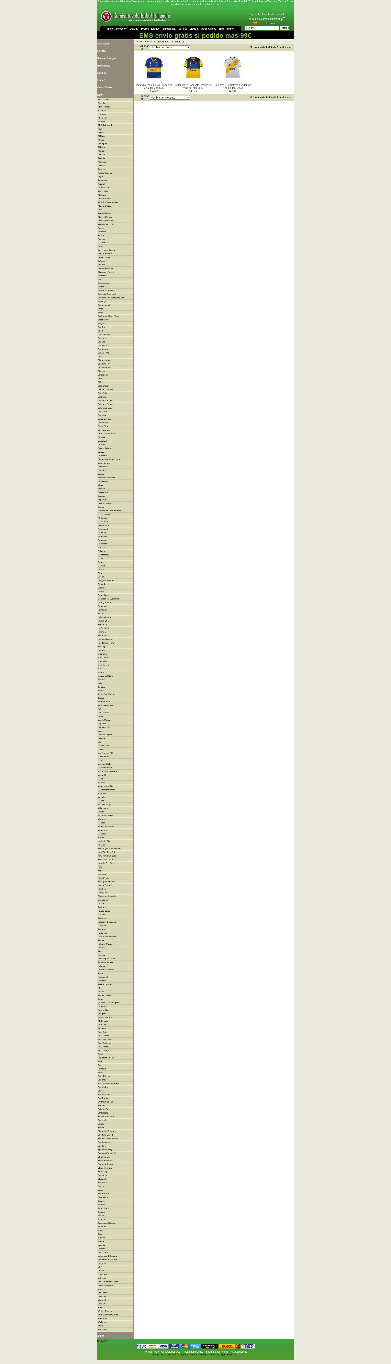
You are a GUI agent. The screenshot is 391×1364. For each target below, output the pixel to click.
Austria (101, 235)
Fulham (101, 551)
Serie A (182, 28)
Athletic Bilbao (104, 198)
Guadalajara (103, 595)
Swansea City (104, 1197)
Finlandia (102, 533)
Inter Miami (103, 657)
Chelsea (101, 371)
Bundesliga (169, 28)
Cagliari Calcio (104, 334)
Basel (100, 246)
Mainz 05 (102, 775)
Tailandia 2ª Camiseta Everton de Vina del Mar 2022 (193, 86)
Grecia (101, 588)
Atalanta (102, 195)
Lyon (100, 760)
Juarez (101, 698)
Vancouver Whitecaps (108, 1282)
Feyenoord (103, 529)
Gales (100, 558)
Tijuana (101, 1212)
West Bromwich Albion (108, 1315)
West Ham (102, 1318)
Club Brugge (104, 386)
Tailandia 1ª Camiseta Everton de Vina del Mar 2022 (154, 86)
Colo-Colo (102, 393)
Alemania (102, 162)
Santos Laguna (105, 1094)
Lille (99, 742)
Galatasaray (103, 555)
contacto (280, 14)
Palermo (101, 914)
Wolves (101, 1326)
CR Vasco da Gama (107, 433)
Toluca (101, 1215)
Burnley (101, 327)
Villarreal (102, 1300)
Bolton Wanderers (106, 290)
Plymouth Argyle (105, 962)
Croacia (101, 437)
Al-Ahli (101, 140)
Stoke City (102, 1171)
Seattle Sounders (106, 1116)
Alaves (101, 151)
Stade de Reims (105, 1164)
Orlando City (103, 900)
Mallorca (101, 782)
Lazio (100, 716)
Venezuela (103, 1293)
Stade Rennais (105, 1168)
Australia (102, 231)
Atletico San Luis (106, 224)
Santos (101, 1091)
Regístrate (254, 14)
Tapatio (101, 1201)
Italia (100, 683)
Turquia (101, 1238)
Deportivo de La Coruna (109, 459)
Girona (101, 577)
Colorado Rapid (105, 400)
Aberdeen (102, 118)
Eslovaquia (103, 492)
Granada (102, 584)
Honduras (102, 635)
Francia (101, 547)
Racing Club (103, 1010)
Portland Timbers (106, 969)
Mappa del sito (239, 1351)
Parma (101, 940)
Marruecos (103, 793)
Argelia (101, 176)
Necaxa (101, 845)
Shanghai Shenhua (107, 1131)
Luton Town (103, 757)
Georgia (101, 566)
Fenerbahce (103, 525)
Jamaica (101, 687)
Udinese (101, 1249)
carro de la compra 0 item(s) (264, 19)
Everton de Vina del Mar (109, 511)
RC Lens (102, 1025)
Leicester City (104, 727)
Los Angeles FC (105, 753)
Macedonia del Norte (107, 771)
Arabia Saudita (105, 173)
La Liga (134, 28)
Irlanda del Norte (105, 676)
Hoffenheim (103, 628)
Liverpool (102, 114)
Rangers (102, 1014)
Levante (101, 738)
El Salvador (103, 481)
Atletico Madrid (105, 107)
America (101, 169)
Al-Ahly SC (103, 143)
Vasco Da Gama (105, 1285)
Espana (101, 496)
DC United (102, 455)
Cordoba (102, 415)
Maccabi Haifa (104, 764)
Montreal (102, 834)
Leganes (102, 723)
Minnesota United (106, 815)
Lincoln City (103, 746)
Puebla (101, 992)
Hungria (101, 650)
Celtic (100, 356)
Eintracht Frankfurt (106, 477)
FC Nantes (103, 522)
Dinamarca (103, 466)
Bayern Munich (105, 254)
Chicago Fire (104, 375)
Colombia (102, 397)
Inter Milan (103, 661)
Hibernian (102, 624)
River (100, 1061)
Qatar (100, 999)
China (100, 382)
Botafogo (102, 301)
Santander (103, 1087)
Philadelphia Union (106, 958)
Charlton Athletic (105, 367)
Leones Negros (105, 735)
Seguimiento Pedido (217, 1351)
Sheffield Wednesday (108, 1138)
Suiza (100, 1190)
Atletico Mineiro (105, 217)
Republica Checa (106, 1058)
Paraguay (102, 933)
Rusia (100, 1072)
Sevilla (101, 1127)
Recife (101, 1054)
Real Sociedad (105, 1043)
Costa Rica (103, 426)
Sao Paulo (103, 1098)
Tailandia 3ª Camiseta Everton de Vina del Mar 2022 (232, 86)
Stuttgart (102, 1179)
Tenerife (101, 1204)
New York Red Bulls (107, 856)
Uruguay (102, 1263)
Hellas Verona (104, 617)
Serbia (101, 1124)
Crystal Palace (104, 448)
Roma (100, 1065)
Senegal (102, 1120)
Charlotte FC (104, 364)
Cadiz (100, 331)
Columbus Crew (105, 408)
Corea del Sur (104, 419)
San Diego (103, 1080)
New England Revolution (109, 848)
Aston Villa (103, 191)
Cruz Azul (102, 441)
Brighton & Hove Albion (109, 316)
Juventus (102, 110)
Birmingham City (105, 268)
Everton (101, 507)
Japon (101, 690)
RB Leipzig (103, 1021)
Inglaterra (102, 654)
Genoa (101, 562)
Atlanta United (104, 206)
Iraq (99, 668)
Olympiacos (103, 892)
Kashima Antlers (105, 705)
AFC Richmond (105, 125)
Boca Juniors (104, 283)
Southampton (104, 1142)
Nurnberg (102, 889)
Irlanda (101, 672)
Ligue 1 (194, 28)
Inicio (110, 28)
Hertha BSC (103, 621)
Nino (221, 28)
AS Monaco (103, 187)
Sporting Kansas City (108, 1153)
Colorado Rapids (105, 404)
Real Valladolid (105, 1047)
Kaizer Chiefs (104, 701)
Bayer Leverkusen (106, 250)
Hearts (101, 613)
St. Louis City (104, 1157)
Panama (102, 929)
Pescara (101, 955)
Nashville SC (104, 841)
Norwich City (103, 878)
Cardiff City (103, 345)
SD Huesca (103, 1113)
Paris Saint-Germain (107, 936)
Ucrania (101, 1245)
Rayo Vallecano (105, 1017)
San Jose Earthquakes (108, 1083)
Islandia (101, 679)
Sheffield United (105, 1135)
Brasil (100, 312)
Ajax (100, 129)
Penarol (101, 947)
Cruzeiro (101, 444)
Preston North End (106, 984)
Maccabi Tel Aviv (105, 768)
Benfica (101, 265)
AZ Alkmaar (103, 243)
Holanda (102, 632)
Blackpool (102, 276)
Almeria (101, 165)
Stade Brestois (105, 1160)
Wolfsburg (102, 1322)
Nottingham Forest (106, 881)
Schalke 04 (103, 1109)
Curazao (102, 452)
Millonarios (103, 808)
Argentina (102, 180)
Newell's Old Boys (106, 863)
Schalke (101, 1105)
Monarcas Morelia (106, 826)
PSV (100, 988)
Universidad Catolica (107, 1256)
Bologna (102, 287)
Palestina (102, 918)
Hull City (101, 646)
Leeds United (104, 720)
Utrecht (101, 1271)
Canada (101, 342)
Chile (100, 378)
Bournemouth (104, 305)
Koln (100, 709)
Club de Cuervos (105, 389)
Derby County (104, 463)
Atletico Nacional (105, 220)
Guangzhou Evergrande (109, 599)
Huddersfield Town (106, 643)
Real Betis (102, 1032)
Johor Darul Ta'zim (106, 694)
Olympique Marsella (107, 896)
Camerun (102, 338)
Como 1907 (103, 411)
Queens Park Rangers (108, 1003)
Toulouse (102, 1226)
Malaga (101, 779)
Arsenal (101, 184)
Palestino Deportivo (107, 922)
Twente (101, 1241)
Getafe (101, 569)
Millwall (101, 812)
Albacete (102, 154)
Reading (102, 1028)
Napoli (101, 837)
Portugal (102, 981)
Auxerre (101, 239)
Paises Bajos (104, 911)
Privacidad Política (193, 1351)
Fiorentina (102, 536)
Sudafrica (102, 1182)
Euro (272, 23)
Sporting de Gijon (106, 1149)
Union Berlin (103, 1252)
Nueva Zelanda (105, 885)
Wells (100, 1307)
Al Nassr (101, 136)
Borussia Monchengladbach (111, 298)
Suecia (101, 1186)
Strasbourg (103, 1175)
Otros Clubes (208, 28)
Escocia (101, 489)
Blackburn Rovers (106, 272)
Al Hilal (101, 132)
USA (100, 1267)
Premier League (150, 28)
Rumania (102, 1069)
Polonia (101, 966)
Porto (100, 973)
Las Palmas (103, 712)
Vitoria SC (102, 1304)
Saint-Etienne (104, 1076)
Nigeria (101, 870)
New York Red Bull (106, 852)
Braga (100, 309)
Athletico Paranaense (108, 202)
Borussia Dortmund (107, 294)
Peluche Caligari (105, 944)
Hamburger (103, 610)
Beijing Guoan (104, 257)
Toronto (101, 1219)
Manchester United (106, 790)
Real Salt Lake (105, 1039)
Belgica (101, 261)
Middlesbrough (105, 804)
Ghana (101, 573)
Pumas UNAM (104, 995)
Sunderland (103, 1193)
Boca (100, 279)
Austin (101, 228)
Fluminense (103, 544)
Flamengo (102, 540)
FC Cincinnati (104, 514)
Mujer (230, 28)
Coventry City (104, 430)
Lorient (101, 749)
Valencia (102, 1278)
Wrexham (102, 1329)
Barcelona (102, 103)
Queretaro (102, 1006)
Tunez (101, 1230)
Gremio (101, 591)
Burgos (101, 323)
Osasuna (102, 903)
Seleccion (121, 28)
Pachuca (102, 907)
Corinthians (103, 422)
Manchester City (105, 786)
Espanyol (102, 500)
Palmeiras (102, 925)
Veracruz (102, 1296)
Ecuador (102, 470)
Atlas (100, 209)
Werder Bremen (105, 1311)
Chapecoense (104, 360)
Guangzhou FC (105, 602)
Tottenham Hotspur (107, 1223)
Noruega (102, 874)
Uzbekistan (103, 1274)
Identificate (268, 14)
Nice (100, 867)
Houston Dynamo (106, 639)
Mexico (101, 801)
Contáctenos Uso (170, 1351)
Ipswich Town (104, 665)
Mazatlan (102, 797)
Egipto (101, 474)
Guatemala (103, 606)
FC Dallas (102, 518)
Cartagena (103, 349)
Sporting (102, 1146)
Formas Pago (151, 1351)
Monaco (101, 823)
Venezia (101, 1289)
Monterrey (102, 830)
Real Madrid (103, 99)
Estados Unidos (105, 503)
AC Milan (102, 121)
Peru (100, 951)
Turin (100, 1234)
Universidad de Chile (107, 1260)
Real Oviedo (103, 1036)
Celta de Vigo (104, 353)
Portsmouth (103, 977)
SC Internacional (105, 1102)
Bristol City (103, 320)
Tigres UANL (104, 1208)
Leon (100, 731)
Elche (100, 485)
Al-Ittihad (102, 147)
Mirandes (102, 819)
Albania (101, 158)
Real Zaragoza (105, 1050)
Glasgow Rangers (106, 580)
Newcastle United (106, 859)
